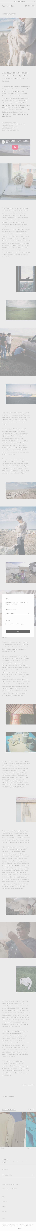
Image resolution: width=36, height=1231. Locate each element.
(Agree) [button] (19, 1228)
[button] (14, 1228)
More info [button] (28, 1225)
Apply (18, 631)
